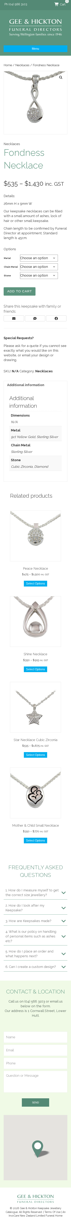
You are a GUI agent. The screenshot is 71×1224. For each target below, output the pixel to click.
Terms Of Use (52, 1212)
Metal (7, 258)
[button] (61, 77)
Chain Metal (11, 267)
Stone (7, 275)
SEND (35, 1102)
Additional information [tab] (25, 385)
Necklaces (22, 65)
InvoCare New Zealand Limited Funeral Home (35, 1215)
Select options (35, 583)
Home (8, 65)
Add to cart (19, 291)
